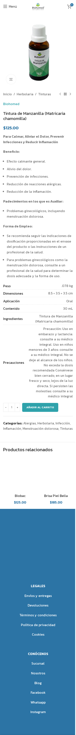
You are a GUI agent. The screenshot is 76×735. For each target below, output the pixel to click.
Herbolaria (25, 94)
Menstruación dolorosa (40, 428)
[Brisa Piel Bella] (56, 474)
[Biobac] (20, 474)
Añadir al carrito (40, 407)
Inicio (7, 94)
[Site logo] (38, 6)
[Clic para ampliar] (11, 79)
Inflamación (12, 428)
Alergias (29, 423)
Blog (38, 682)
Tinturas (44, 94)
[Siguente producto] (70, 94)
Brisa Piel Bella (56, 495)
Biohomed (11, 103)
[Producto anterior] (60, 94)
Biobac (20, 495)
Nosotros (38, 673)
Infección (63, 423)
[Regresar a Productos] (65, 94)
